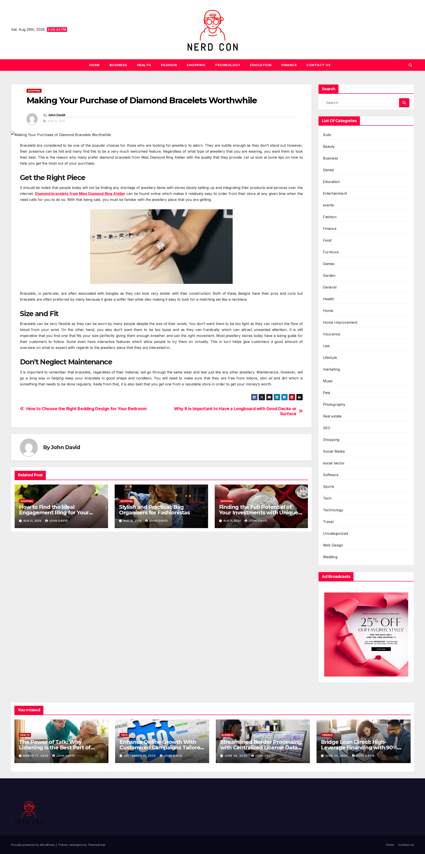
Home (94, 65)
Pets (326, 392)
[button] (410, 65)
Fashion (169, 65)
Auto (327, 135)
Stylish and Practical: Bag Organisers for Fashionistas (154, 510)
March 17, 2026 (36, 755)
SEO (326, 428)
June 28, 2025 (236, 755)
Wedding (330, 557)
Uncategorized (335, 533)
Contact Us (318, 65)
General (329, 287)
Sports (328, 486)
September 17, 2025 (140, 755)
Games (329, 264)
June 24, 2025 (337, 755)
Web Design (333, 545)
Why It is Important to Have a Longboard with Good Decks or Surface (235, 411)
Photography (334, 404)
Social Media (334, 451)
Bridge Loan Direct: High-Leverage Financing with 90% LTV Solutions (359, 747)
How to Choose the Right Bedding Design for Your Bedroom (86, 408)
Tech (327, 498)
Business (118, 65)
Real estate (332, 416)
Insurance (331, 334)
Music (328, 381)
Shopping (196, 65)
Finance (289, 65)
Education (261, 65)
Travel (328, 521)
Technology (227, 65)
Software (331, 475)
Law (326, 346)
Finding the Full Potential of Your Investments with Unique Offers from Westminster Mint (258, 512)
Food (327, 240)
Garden (329, 275)
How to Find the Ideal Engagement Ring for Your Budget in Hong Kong (54, 512)
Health (144, 65)
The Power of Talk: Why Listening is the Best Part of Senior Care (55, 747)
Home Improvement (340, 322)
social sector (334, 463)
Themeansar (96, 844)
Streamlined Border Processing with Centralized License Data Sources (261, 747)
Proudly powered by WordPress (33, 844)
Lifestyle (330, 357)
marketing (331, 369)
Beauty (329, 146)
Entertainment (335, 193)
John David (56, 115)
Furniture (331, 252)
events (328, 205)
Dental (328, 170)
